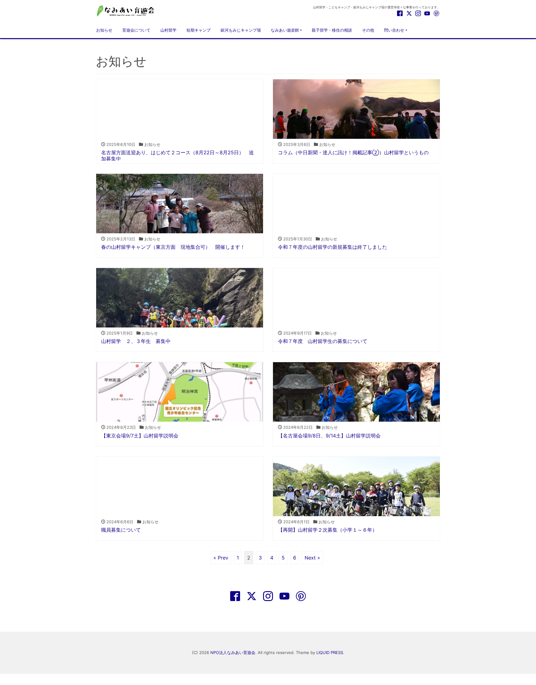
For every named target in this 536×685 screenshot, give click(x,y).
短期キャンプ (198, 30)
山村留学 (168, 30)
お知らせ (104, 30)
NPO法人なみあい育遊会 (232, 652)
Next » (312, 558)
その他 (368, 30)
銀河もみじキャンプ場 (241, 30)
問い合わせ (394, 30)
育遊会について (136, 30)
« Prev (220, 558)
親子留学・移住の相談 (332, 30)
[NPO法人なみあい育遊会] (127, 10)
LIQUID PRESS (329, 652)
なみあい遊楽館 (285, 30)
